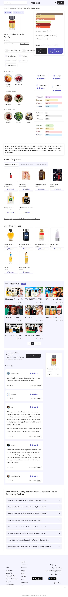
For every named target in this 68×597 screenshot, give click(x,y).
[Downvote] (11, 386)
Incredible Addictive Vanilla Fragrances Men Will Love (34, 335)
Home (6, 8)
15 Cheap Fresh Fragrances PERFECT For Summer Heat (54, 299)
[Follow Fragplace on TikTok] (60, 574)
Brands (23, 571)
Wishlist (24, 56)
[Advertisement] (34, 590)
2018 (48, 31)
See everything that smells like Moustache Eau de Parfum (22, 219)
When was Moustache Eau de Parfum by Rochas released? (27, 527)
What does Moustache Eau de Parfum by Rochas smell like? (27, 500)
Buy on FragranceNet (54, 51)
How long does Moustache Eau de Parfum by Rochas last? (27, 507)
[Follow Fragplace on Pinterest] (56, 574)
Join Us (60, 3)
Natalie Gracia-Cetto (50, 35)
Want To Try (12, 61)
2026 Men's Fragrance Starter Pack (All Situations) (14, 317)
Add (24, 284)
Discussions (24, 582)
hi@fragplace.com (56, 565)
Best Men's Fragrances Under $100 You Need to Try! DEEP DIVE (14, 335)
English (58, 583)
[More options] (40, 373)
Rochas (19, 8)
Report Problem (57, 568)
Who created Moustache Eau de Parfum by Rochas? (25, 520)
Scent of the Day (15, 50)
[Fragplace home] (34, 3)
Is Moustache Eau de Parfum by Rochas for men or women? (27, 533)
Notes (23, 573)
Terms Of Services (12, 579)
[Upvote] (8, 386)
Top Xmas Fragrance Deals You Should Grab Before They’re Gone (54, 317)
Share (9, 12)
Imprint (8, 582)
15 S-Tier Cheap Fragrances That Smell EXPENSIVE (34, 317)
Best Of (23, 579)
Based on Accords (11, 164)
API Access (10, 584)
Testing (24, 61)
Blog (7, 567)
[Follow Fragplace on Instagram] (52, 574)
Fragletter (9, 570)
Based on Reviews (27, 164)
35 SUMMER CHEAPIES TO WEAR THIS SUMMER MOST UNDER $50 (34, 299)
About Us (9, 573)
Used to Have (12, 65)
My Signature (31, 50)
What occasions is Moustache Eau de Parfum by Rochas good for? (29, 547)
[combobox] (15, 2)
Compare (11, 189)
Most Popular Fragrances (51, 45)
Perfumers (24, 568)
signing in (33, 595)
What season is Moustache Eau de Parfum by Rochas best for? (28, 540)
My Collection (12, 56)
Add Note (19, 12)
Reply (39, 385)
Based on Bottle (41, 164)
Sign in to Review (32, 356)
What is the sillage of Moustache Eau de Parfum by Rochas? (27, 513)
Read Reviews (24, 44)
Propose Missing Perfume (54, 571)
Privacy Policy (10, 576)
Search (23, 562)
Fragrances (12, 8)
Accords (23, 576)
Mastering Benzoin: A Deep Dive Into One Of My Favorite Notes (14, 299)
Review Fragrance (41, 51)
